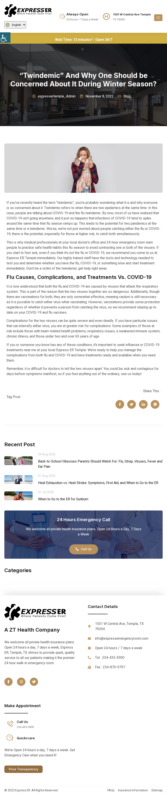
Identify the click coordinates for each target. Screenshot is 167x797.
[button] (5, 37)
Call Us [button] (22, 722)
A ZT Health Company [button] (32, 630)
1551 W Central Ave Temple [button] (132, 14)
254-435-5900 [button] (25, 727)
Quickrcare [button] (26, 738)
